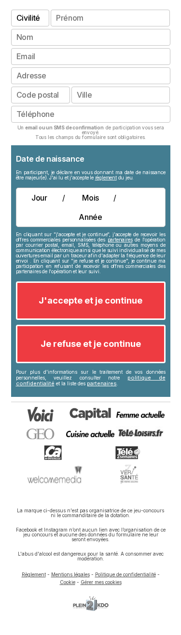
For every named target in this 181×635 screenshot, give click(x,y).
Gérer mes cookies (101, 582)
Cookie (67, 582)
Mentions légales (70, 574)
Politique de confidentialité (125, 574)
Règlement (34, 574)
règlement (106, 177)
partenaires (120, 239)
